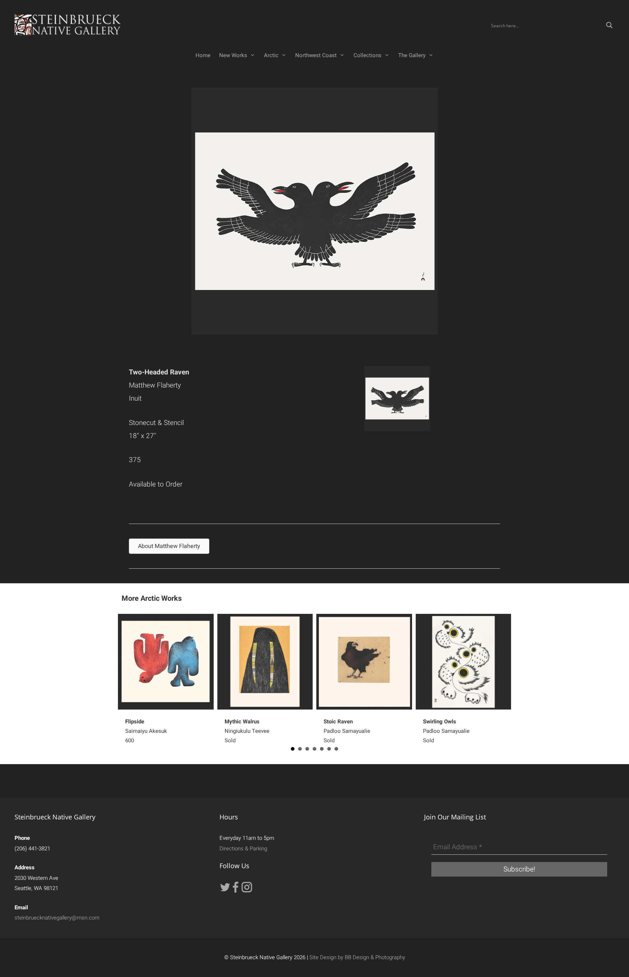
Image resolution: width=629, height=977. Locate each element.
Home (202, 55)
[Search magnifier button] (609, 25)
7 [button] (336, 749)
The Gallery (412, 55)
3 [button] (307, 749)
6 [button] (329, 749)
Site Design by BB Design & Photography (357, 957)
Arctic (271, 55)
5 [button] (322, 749)
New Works (233, 55)
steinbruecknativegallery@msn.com (57, 918)
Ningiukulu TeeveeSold (247, 731)
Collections (367, 55)
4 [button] (314, 749)
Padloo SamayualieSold (347, 731)
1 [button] (292, 749)
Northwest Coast (316, 55)
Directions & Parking (243, 849)
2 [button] (300, 749)
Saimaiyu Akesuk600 (146, 731)
